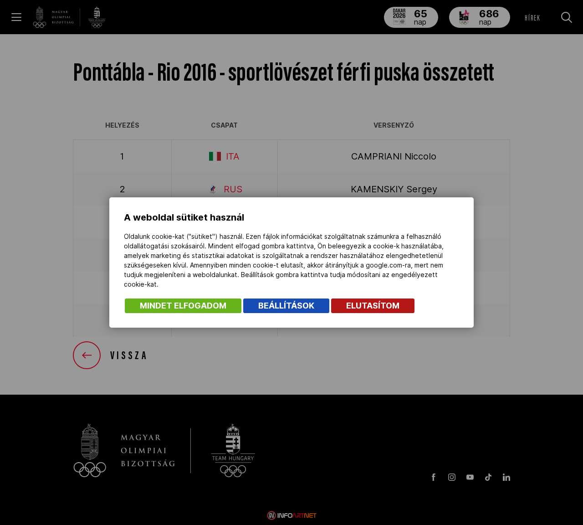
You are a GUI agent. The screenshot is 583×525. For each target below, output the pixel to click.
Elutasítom (372, 305)
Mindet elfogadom (183, 305)
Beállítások (286, 305)
